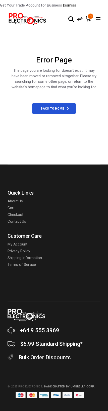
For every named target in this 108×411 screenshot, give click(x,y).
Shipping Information (25, 258)
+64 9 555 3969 (39, 330)
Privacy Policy (19, 251)
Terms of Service (22, 264)
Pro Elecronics (30, 386)
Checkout (15, 214)
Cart (11, 208)
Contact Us (17, 221)
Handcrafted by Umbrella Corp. (69, 386)
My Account (17, 244)
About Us (15, 201)
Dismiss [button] (69, 5)
